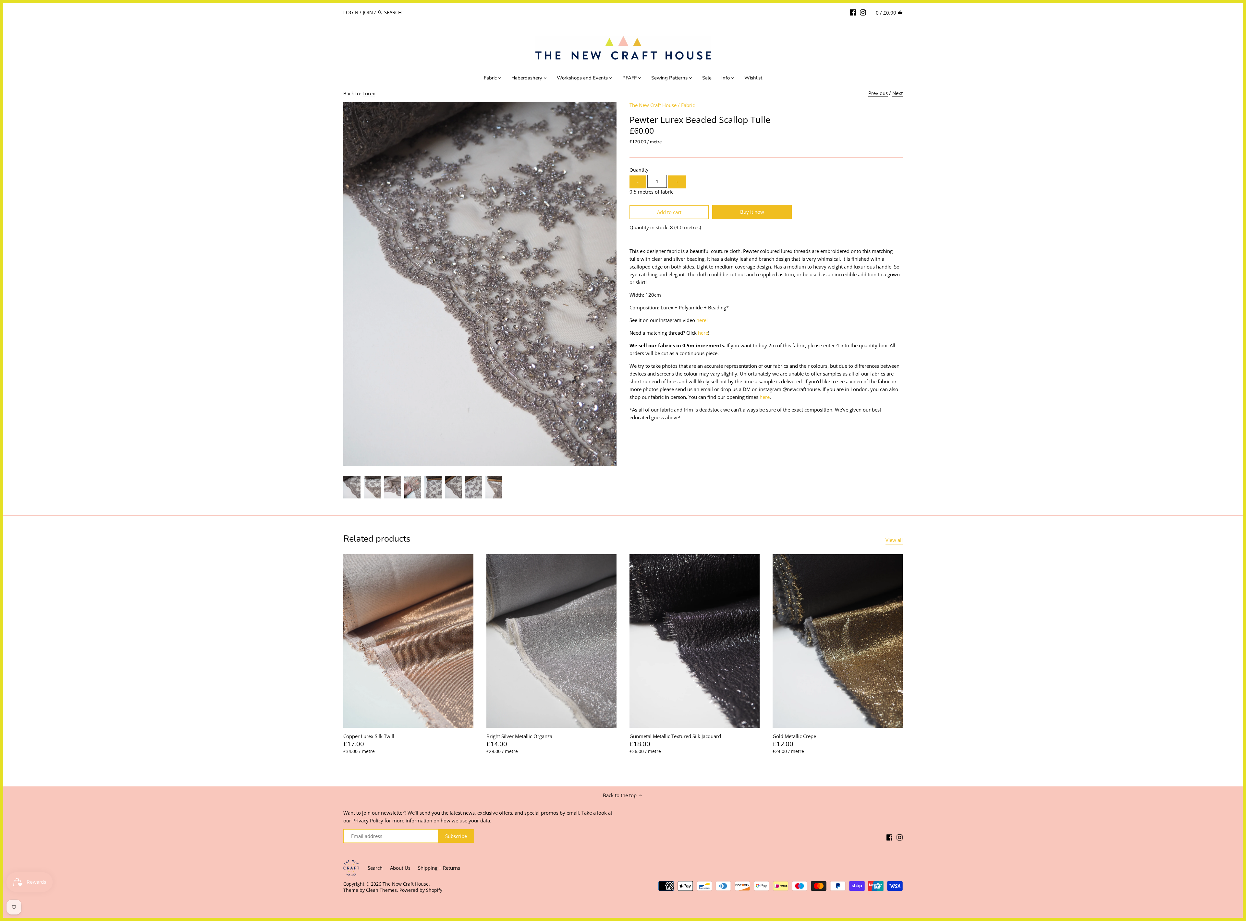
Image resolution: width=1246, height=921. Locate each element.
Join (368, 12)
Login (350, 12)
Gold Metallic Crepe (794, 736)
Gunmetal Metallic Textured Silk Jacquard (675, 736)
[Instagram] (863, 12)
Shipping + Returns (439, 868)
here (703, 332)
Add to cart (669, 212)
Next (897, 93)
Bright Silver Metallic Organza (519, 736)
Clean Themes (381, 890)
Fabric (688, 105)
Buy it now (752, 212)
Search (375, 868)
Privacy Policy (367, 820)
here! (702, 320)
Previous (878, 93)
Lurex (368, 93)
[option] (351, 487)
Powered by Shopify (420, 890)
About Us (400, 868)
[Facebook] (853, 12)
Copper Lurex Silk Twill (368, 736)
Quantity (638, 170)
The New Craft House (653, 105)
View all (894, 540)
